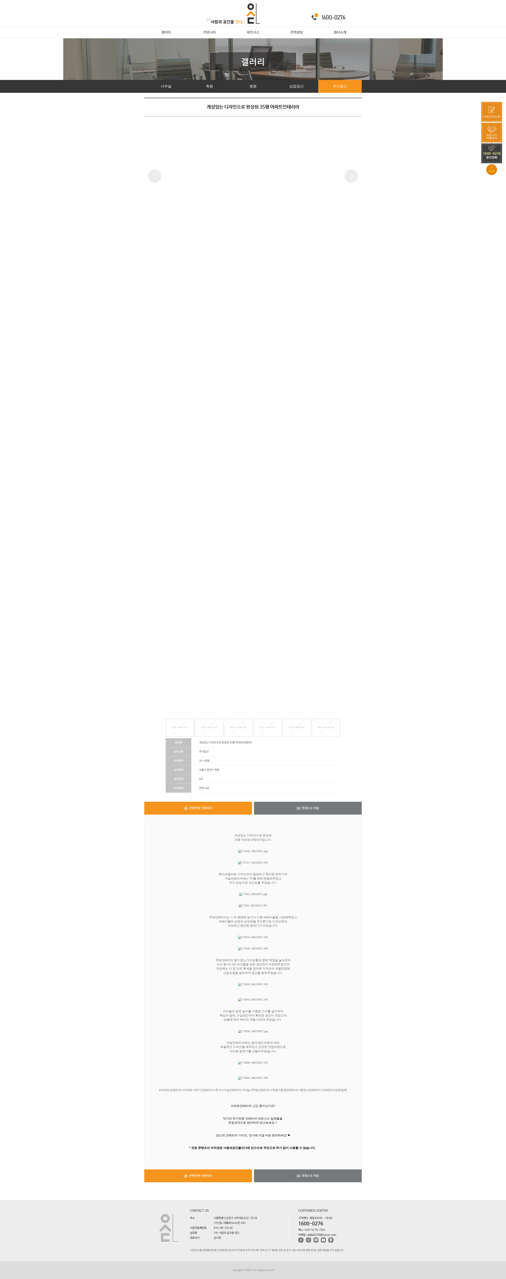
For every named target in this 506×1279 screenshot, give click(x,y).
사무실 (166, 86)
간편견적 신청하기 (200, 808)
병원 (253, 86)
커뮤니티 (209, 32)
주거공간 (340, 86)
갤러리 (166, 32)
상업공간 (296, 86)
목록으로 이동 (310, 808)
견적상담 (296, 32)
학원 (209, 86)
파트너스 (253, 32)
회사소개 (340, 32)
